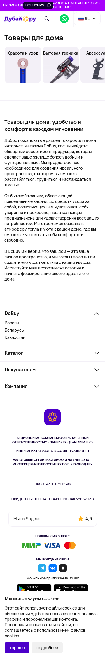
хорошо (17, 647)
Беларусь (14, 330)
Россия (12, 322)
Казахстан (15, 337)
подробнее (47, 647)
